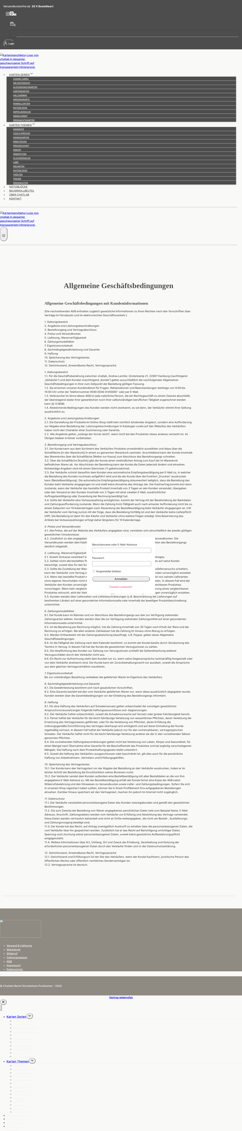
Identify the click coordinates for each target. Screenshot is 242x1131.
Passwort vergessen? (121, 586)
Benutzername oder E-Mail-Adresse (114, 544)
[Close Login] (3, 1002)
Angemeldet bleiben (108, 571)
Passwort (98, 558)
